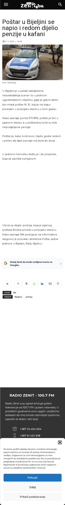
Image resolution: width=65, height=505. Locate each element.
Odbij (32, 487)
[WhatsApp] (34, 283)
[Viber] (57, 283)
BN (14, 292)
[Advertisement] (32, 192)
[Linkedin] (41, 283)
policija (29, 296)
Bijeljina (18, 296)
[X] (26, 283)
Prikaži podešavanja (32, 496)
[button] (60, 442)
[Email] (49, 283)
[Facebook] (18, 283)
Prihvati (32, 477)
